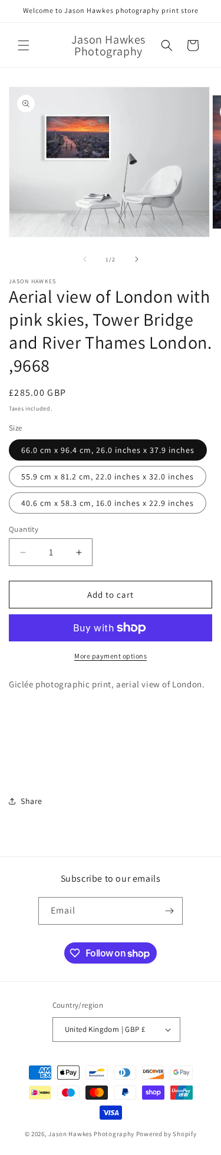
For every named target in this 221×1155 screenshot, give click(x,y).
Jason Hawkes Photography (91, 1134)
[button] (24, 45)
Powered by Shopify (166, 1134)
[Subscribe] (169, 911)
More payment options (110, 655)
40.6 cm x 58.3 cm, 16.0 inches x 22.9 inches (107, 503)
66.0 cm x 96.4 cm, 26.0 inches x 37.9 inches (107, 450)
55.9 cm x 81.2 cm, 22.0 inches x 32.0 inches (107, 476)
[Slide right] (137, 259)
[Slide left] (85, 259)
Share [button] (31, 801)
